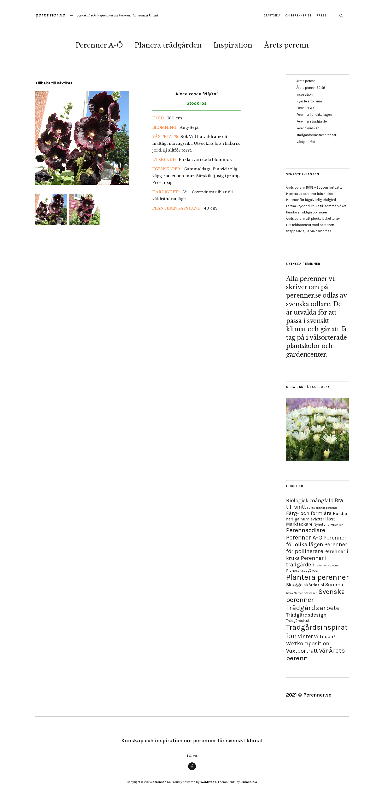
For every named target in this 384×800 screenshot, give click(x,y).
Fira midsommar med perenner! (310, 225)
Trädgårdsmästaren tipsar (316, 135)
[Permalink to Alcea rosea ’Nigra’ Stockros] (82, 183)
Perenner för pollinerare (316, 548)
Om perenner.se (298, 15)
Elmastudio (249, 782)
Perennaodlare (305, 530)
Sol (321, 584)
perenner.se (50, 15)
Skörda (310, 584)
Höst (330, 518)
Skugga (294, 584)
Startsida (272, 15)
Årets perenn (286, 45)
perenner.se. (162, 782)
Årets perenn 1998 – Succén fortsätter (315, 187)
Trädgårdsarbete (313, 608)
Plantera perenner (317, 577)
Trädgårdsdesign (306, 615)
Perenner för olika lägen (314, 115)
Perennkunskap (307, 128)
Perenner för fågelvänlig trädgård (311, 200)
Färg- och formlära (309, 513)
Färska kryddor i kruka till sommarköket (316, 206)
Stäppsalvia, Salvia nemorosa (308, 231)
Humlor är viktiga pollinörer (306, 212)
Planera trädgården (168, 45)
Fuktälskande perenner (322, 507)
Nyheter (320, 524)
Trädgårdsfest (298, 620)
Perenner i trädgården (312, 121)
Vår (323, 650)
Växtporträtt (305, 142)
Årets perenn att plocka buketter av (313, 219)
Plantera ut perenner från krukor (309, 194)
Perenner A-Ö (99, 45)
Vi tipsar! (324, 637)
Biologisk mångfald (310, 500)
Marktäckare (299, 524)
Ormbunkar (335, 524)
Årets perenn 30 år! (310, 88)
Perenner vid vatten (328, 565)
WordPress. (208, 782)
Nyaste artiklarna (309, 101)
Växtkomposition (307, 643)
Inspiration (232, 45)
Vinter (305, 636)
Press (322, 15)
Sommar (335, 585)
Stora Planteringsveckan (301, 593)
